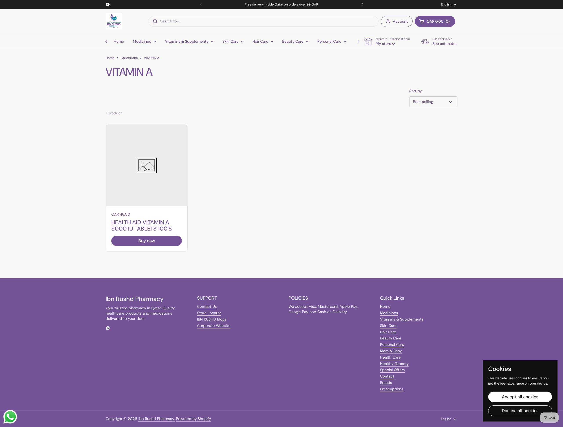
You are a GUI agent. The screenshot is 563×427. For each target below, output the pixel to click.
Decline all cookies (520, 410)
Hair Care (388, 332)
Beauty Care (390, 338)
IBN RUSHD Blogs (211, 319)
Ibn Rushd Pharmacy (156, 418)
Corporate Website (213, 325)
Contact (387, 376)
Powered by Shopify (193, 418)
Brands (386, 382)
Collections (129, 58)
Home (110, 58)
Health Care (390, 357)
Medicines (389, 312)
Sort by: (415, 90)
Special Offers (392, 369)
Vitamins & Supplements (402, 319)
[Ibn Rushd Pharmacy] (114, 21)
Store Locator (209, 312)
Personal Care (392, 344)
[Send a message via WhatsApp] (10, 417)
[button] (435, 21)
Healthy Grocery (394, 363)
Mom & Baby (391, 350)
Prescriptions (391, 389)
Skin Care (388, 325)
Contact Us (207, 306)
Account (400, 21)
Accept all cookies (520, 397)
